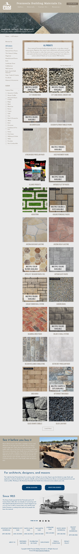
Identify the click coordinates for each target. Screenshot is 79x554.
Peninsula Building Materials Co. (39, 3)
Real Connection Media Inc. (43, 550)
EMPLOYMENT (45, 542)
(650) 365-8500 (17, 534)
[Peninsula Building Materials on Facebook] (40, 521)
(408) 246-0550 (28, 534)
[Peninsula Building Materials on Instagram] (43, 521)
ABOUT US (12, 542)
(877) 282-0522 (6, 534)
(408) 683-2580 (39, 534)
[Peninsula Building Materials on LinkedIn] (49, 521)
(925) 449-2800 (50, 533)
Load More (48, 428)
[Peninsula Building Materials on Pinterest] (46, 521)
